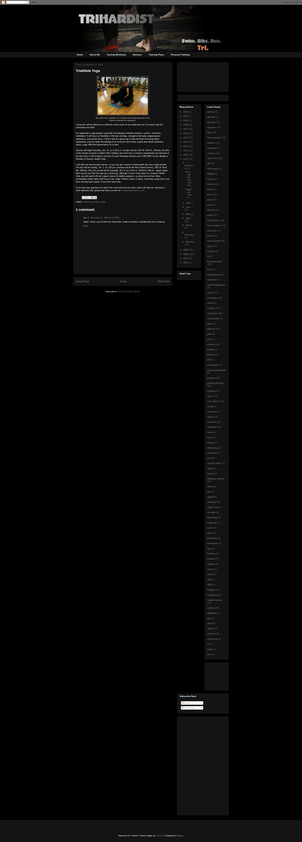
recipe (210, 416)
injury (210, 246)
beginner (211, 127)
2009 (186, 249)
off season (212, 313)
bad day (211, 122)
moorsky (160, 835)
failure (210, 189)
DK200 (210, 174)
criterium (211, 148)
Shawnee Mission (216, 478)
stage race (212, 507)
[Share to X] (89, 197)
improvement (213, 241)
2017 (186, 129)
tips (209, 548)
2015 (186, 137)
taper (209, 533)
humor (210, 235)
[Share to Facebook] (92, 197)
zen (209, 654)
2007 (186, 258)
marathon (212, 279)
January (190, 241)
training (211, 553)
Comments (189, 708)
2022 (186, 112)
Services (137, 54)
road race (212, 453)
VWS (209, 584)
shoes (210, 486)
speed (210, 497)
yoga (103, 202)
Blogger (179, 835)
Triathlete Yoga (188, 193)
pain (209, 323)
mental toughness (216, 285)
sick (209, 491)
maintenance (213, 274)
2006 (186, 262)
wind (209, 623)
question (211, 391)
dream (210, 179)
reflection (211, 427)
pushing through (215, 383)
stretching (87, 202)
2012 (186, 150)
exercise (211, 184)
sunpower (212, 522)
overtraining (213, 318)
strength (211, 512)
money (210, 292)
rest (209, 437)
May (188, 214)
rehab (210, 432)
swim (209, 527)
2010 (186, 159)
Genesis (211, 210)
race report (212, 401)
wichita (96, 202)
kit (208, 256)
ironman (211, 251)
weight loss (212, 595)
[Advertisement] (221, 675)
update (210, 564)
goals (210, 215)
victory (210, 569)
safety (210, 468)
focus (210, 194)
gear (209, 205)
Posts (186, 703)
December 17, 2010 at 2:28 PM (105, 217)
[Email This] (83, 197)
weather (211, 590)
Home (80, 54)
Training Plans (156, 54)
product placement (216, 370)
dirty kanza (212, 168)
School (210, 473)
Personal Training (180, 54)
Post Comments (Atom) (129, 291)
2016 (186, 133)
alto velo (211, 117)
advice (210, 112)
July (188, 203)
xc (208, 644)
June (188, 207)
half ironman (213, 220)
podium (211, 349)
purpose (211, 378)
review (210, 442)
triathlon (211, 559)
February (189, 234)
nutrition (211, 308)
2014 (186, 142)
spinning (211, 502)
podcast (211, 344)
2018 (186, 124)
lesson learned (214, 261)
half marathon (214, 225)
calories (211, 143)
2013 (186, 146)
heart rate (212, 230)
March (189, 225)
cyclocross (212, 158)
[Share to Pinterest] (95, 197)
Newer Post (82, 281)
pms (209, 339)
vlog (209, 579)
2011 (185, 155)
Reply (86, 226)
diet (209, 163)
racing (210, 406)
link (208, 269)
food (209, 199)
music (210, 303)
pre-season (212, 365)
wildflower (212, 613)
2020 (186, 120)
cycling (210, 153)
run (208, 458)
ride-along (212, 448)
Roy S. (86, 217)
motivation (212, 298)
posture (211, 354)
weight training (214, 600)
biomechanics (214, 137)
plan (209, 334)
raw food (211, 411)
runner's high (213, 463)
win (208, 618)
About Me (95, 54)
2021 (186, 116)
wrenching (212, 639)
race (209, 396)
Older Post (164, 281)
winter (210, 628)
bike (209, 132)
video (210, 574)
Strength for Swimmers (188, 178)
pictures (211, 328)
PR (208, 359)
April (188, 218)
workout (211, 633)
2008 (186, 254)
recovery (211, 422)
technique (212, 538)
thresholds (212, 543)
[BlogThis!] (86, 197)
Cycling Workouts (116, 54)
